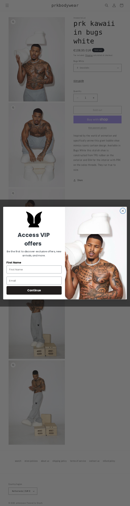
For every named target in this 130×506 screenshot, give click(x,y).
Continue (34, 290)
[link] (34, 219)
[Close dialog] (123, 211)
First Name (13, 262)
